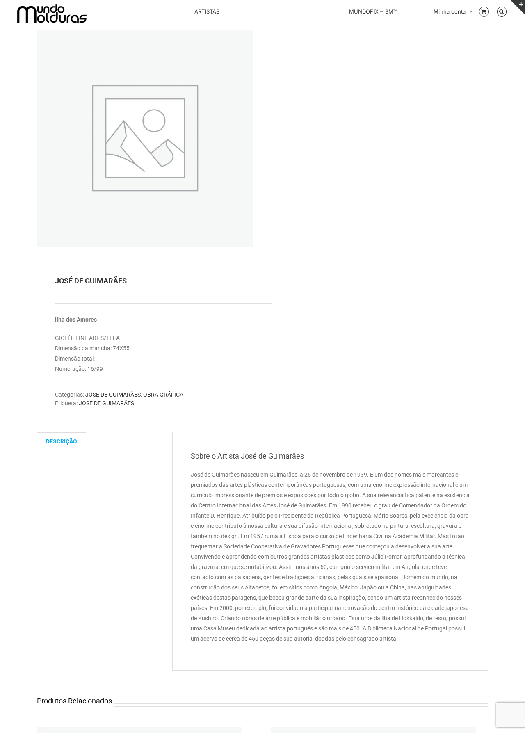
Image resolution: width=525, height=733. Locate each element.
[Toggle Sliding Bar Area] (517, 7)
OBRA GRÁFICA (163, 394)
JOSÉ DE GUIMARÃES (113, 394)
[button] (502, 11)
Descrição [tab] (61, 441)
